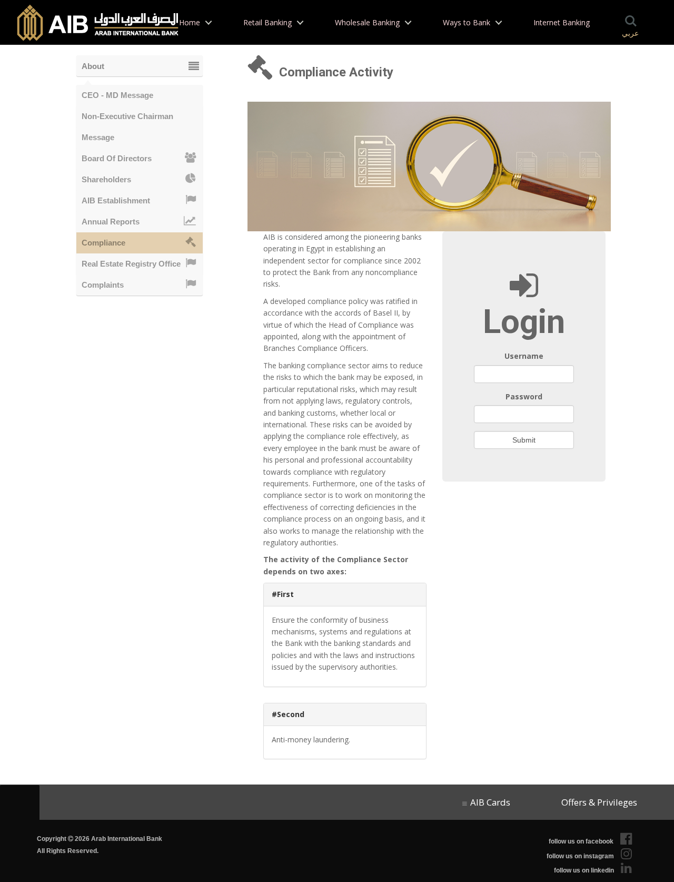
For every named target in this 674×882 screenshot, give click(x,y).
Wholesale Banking (367, 22)
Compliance (103, 242)
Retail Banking (267, 22)
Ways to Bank (466, 22)
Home (189, 22)
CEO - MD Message (117, 95)
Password (524, 396)
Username (523, 356)
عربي (630, 33)
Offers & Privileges (597, 802)
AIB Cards (490, 802)
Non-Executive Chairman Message (127, 119)
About (93, 66)
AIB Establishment (116, 200)
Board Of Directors (117, 158)
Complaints (103, 284)
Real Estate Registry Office (131, 263)
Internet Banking (561, 22)
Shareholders (106, 179)
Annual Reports (111, 221)
